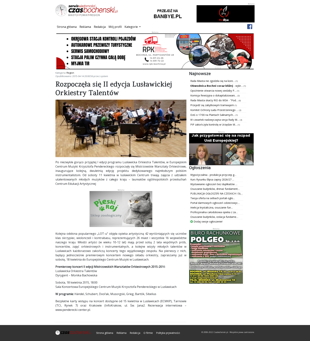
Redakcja (100, 27)
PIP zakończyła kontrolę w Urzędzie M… (214, 124)
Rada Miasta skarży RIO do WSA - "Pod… (214, 100)
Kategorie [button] (131, 27)
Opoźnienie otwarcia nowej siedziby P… (213, 90)
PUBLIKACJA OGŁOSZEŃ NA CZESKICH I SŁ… (216, 193)
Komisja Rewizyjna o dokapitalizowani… (213, 95)
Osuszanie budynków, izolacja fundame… (214, 217)
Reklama (85, 27)
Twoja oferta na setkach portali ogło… (212, 198)
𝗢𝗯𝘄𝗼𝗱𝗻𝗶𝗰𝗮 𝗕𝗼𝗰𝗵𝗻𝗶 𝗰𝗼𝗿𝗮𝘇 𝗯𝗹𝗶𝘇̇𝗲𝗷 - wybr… (217, 85)
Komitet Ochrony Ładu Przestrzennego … (214, 110)
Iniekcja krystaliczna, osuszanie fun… (211, 207)
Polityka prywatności (168, 333)
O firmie (148, 333)
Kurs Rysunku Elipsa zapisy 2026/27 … (212, 179)
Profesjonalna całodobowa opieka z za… (214, 212)
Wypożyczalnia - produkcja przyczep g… (213, 175)
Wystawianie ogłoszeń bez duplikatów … (213, 184)
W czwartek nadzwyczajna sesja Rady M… (215, 119)
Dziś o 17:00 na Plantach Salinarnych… (213, 115)
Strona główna (67, 27)
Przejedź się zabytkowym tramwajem (212, 105)
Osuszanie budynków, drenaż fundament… (215, 189)
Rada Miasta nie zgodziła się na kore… (213, 81)
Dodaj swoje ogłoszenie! (207, 221)
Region (70, 72)
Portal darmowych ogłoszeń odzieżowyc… (215, 203)
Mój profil (115, 27)
